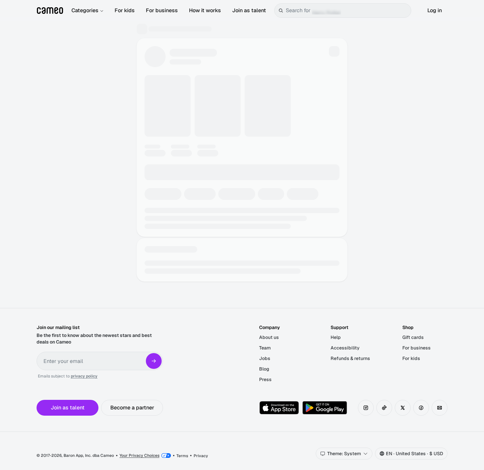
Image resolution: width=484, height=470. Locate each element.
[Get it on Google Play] (324, 407)
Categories (84, 10)
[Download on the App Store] (279, 407)
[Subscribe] (154, 361)
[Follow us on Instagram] (366, 408)
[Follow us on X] (403, 408)
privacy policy (84, 376)
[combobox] (347, 10)
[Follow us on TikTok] (384, 408)
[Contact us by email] (439, 408)
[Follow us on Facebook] (421, 408)
